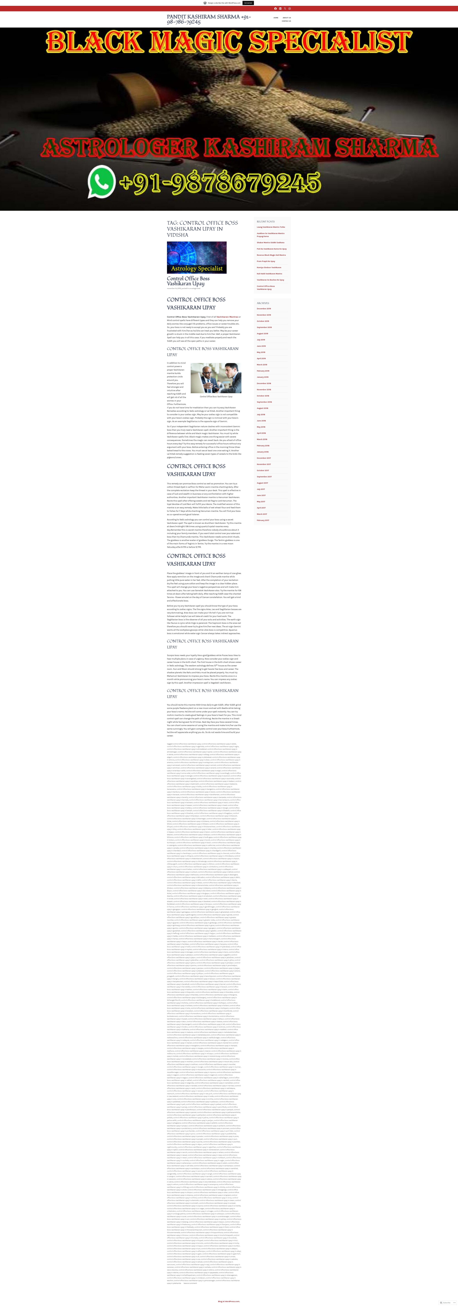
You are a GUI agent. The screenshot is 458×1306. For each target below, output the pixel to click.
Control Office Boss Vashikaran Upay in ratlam (206, 1152)
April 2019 (261, 358)
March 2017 (262, 514)
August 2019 (262, 333)
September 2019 (264, 327)
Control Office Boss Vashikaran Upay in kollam (211, 1006)
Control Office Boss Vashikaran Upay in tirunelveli (217, 1238)
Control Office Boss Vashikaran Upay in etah (191, 899)
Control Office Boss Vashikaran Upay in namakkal (214, 1083)
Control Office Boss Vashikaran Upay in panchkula (207, 1107)
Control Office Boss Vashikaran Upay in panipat (215, 1110)
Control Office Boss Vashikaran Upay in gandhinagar (195, 907)
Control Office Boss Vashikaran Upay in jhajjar (222, 968)
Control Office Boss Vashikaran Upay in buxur (193, 843)
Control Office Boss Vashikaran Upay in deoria (219, 880)
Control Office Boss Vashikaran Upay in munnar (222, 1067)
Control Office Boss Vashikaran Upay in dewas (184, 883)
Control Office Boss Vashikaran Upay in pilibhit (199, 1123)
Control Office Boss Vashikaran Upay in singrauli (212, 1195)
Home (276, 18)
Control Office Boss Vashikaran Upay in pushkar (221, 1142)
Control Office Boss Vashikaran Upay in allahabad (192, 757)
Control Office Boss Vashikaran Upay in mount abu (213, 1062)
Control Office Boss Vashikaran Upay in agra (222, 746)
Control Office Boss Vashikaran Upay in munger (185, 1067)
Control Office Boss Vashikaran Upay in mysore (198, 1072)
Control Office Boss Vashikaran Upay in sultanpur (205, 1214)
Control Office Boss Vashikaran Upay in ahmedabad (187, 749)
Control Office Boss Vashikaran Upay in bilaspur (192, 835)
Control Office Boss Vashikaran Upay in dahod (215, 872)
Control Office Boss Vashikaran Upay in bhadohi (211, 811)
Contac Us (286, 21)
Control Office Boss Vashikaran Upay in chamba (198, 848)
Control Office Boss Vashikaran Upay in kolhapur (207, 1003)
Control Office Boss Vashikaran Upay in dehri (223, 877)
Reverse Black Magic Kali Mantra (271, 255)
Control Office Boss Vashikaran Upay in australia (215, 779)
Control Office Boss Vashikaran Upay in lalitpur (206, 1019)
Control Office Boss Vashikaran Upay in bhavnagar (186, 819)
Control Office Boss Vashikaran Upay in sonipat (217, 1203)
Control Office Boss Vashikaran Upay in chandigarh (201, 851)
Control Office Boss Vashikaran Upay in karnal (207, 984)
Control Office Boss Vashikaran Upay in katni (210, 990)
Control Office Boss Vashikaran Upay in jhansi (222, 971)
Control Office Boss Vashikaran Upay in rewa (205, 1155)
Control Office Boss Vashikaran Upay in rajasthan (197, 1147)
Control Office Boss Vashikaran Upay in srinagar (195, 1211)
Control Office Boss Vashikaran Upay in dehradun (186, 877)
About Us (287, 18)
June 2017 (261, 495)
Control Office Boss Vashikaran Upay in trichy (221, 1243)
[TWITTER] (285, 9)
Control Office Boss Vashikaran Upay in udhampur (186, 1251)
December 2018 (264, 383)
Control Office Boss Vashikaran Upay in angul (203, 771)
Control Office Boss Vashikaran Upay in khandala (214, 992)
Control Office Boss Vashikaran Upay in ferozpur (193, 904)
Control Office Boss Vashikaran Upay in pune (221, 1136)
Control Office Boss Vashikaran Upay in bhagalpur (213, 813)
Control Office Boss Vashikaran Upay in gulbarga (198, 923)
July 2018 (261, 414)
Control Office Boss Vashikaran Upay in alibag (191, 754)
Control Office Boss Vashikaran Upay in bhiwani (190, 824)
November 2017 (264, 464)
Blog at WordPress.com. (229, 1301)
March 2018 (262, 439)
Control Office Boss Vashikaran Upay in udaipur (219, 1249)
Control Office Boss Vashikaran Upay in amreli (198, 765)
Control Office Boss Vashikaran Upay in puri (220, 1139)
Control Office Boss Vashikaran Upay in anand (198, 768)
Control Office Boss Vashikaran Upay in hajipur (198, 933)
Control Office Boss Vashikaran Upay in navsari (185, 1091)
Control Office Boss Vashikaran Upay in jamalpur (215, 963)
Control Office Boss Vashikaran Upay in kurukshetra (199, 1016)
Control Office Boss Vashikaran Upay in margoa (185, 1048)
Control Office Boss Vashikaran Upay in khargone (218, 995)
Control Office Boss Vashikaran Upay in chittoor (196, 864)
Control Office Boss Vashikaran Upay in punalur (185, 1136)
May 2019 (261, 352)
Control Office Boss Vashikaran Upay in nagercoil (198, 1075)
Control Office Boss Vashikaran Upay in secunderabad (195, 1182)
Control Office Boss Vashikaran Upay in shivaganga (207, 1190)
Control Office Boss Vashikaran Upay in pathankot (186, 1115)
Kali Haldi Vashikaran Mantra (269, 274)
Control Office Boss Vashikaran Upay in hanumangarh (199, 939)
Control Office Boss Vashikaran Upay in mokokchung (199, 1056)
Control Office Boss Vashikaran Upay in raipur (184, 1144)
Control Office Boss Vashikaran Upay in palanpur (200, 1102)
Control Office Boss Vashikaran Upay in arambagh (210, 773)
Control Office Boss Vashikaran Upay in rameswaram (198, 1150)
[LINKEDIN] (280, 9)
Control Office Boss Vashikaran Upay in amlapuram (193, 762)
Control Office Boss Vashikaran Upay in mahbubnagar (199, 1038)
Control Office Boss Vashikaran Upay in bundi (192, 840)
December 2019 (264, 308)
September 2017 (264, 476)
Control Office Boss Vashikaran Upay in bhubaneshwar (194, 827)
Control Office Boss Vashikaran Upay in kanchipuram (195, 976)
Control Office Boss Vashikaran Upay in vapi (192, 1265)
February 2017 (263, 520)
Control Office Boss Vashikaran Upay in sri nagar (185, 1208)
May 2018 (261, 427)
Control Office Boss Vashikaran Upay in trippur (185, 1246)
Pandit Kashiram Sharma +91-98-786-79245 (209, 19)
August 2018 (262, 408)
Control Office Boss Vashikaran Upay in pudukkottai (216, 1134)
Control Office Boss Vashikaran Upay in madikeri (208, 1029)
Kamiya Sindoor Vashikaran (269, 267)
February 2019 (263, 371)
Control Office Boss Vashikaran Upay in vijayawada (198, 1273)
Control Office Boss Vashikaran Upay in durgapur (191, 893)
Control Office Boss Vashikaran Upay (188, 281)
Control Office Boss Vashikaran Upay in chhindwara (214, 856)
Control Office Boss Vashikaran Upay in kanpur (197, 979)
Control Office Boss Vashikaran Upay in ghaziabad (209, 912)
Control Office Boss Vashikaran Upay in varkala (192, 1267)
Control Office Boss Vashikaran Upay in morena (210, 1059)
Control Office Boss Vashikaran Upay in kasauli (209, 987)
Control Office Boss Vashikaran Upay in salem (209, 1163)
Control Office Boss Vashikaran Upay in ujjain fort (221, 1254)
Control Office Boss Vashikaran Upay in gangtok (199, 909)
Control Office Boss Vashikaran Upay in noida (196, 1096)
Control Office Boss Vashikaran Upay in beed (210, 805)
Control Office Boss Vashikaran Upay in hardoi (205, 941)
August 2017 (262, 483)
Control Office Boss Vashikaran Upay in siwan (216, 1200)
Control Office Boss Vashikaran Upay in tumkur (222, 1246)
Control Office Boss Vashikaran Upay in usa (183, 1259)
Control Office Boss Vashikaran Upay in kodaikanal (200, 1000)
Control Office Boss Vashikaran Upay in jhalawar (185, 971)
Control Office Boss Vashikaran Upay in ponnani (210, 1128)
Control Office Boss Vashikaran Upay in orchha (195, 1099)
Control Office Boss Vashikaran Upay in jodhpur (185, 973)
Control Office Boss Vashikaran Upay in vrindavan (186, 1278)
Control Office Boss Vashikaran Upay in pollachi (206, 1126)
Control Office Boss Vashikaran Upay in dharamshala (187, 885)
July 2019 (261, 340)
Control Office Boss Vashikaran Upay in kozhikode (213, 1011)
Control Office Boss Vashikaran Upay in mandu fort (212, 1043)
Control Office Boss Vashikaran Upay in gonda (214, 915)
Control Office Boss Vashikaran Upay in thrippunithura (202, 1232)
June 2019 (261, 346)
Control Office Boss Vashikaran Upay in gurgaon (197, 928)
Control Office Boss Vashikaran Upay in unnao (217, 1257)
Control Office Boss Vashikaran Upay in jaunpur (185, 968)
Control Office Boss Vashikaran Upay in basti (210, 803)
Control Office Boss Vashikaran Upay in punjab (185, 1139)
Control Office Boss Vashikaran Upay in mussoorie (186, 1070)
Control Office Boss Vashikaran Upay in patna (190, 1118)
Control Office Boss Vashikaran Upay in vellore (196, 1270)
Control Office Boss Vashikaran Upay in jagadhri (212, 955)
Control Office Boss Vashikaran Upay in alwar (192, 760)
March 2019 (262, 364)
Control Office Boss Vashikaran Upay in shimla (207, 1187)
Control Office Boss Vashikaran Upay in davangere (218, 875)
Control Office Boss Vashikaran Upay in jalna (216, 960)
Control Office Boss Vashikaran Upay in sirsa (214, 1198)
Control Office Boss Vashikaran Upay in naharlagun (208, 1078)
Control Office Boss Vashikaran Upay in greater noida (194, 920)
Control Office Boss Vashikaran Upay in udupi (223, 1251)
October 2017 (263, 470)
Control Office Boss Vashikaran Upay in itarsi (211, 952)
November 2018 (264, 389)
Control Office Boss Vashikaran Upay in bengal (210, 808)
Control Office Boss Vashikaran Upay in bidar (194, 829)
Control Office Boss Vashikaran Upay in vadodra (219, 1259)
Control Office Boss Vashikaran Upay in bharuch (218, 816)
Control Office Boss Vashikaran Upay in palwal (203, 1104)
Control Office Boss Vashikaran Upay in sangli (194, 1174)
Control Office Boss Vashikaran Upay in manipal (218, 1046)
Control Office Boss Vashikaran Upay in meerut (193, 1051)
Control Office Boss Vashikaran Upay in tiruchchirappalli (211, 1235)
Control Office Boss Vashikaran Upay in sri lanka (222, 1206)
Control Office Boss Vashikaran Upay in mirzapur (195, 1054)
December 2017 (264, 458)
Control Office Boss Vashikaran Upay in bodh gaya (193, 837)
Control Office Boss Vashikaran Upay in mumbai (217, 1064)
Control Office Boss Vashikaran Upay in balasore (218, 784)
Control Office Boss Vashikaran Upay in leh (208, 1024)
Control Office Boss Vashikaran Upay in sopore (185, 1206)
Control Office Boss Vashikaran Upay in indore (210, 949)
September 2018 (264, 402)
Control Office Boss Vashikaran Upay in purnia (184, 1142)
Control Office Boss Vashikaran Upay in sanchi (185, 1171)
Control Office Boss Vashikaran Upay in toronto (185, 1243)
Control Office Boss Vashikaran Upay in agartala (185, 746)
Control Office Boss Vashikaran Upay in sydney (208, 1219)
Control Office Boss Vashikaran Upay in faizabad (191, 901)
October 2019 (263, 321)
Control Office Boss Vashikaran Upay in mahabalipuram (188, 1035)
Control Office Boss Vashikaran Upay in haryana (208, 944)
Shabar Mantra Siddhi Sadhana (270, 242)
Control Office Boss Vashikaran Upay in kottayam (210, 1008)
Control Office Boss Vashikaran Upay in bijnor (192, 832)
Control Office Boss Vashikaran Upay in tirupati (185, 1240)
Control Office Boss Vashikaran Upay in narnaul (216, 1086)
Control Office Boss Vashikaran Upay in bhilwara (190, 821)
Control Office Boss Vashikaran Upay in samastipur (213, 1166)
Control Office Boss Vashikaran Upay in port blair (214, 1131)
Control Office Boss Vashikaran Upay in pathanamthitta (218, 1112)
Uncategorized (194, 288)
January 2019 (262, 377)
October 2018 (263, 396)
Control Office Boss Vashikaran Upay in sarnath (194, 1176)
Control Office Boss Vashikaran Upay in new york (193, 1094)
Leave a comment (190, 1283)
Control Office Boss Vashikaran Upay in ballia (184, 787)
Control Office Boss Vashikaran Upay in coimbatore (198, 867)
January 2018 (263, 452)
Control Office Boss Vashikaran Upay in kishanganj (186, 998)
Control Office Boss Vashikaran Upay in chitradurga (187, 861)
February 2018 (263, 445)
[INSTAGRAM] (289, 9)
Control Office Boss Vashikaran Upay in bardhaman (200, 795)
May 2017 (261, 501)
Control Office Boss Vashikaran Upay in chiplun (221, 859)
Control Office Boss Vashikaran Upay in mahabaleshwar (215, 1032)
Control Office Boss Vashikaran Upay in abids (219, 744)
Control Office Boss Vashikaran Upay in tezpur (206, 1222)
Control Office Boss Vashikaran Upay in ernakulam (192, 896)
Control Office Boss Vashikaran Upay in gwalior (199, 931)
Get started (248, 3)
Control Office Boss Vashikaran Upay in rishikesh (206, 1158)
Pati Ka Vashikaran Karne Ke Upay (272, 249)
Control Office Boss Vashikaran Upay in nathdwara (215, 1088)
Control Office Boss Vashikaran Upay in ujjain (184, 1254)
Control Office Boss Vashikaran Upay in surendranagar (208, 1216)
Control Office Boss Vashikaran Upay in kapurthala (203, 981)
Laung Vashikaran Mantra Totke (271, 227)
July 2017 (261, 489)
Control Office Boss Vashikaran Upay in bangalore (196, 789)
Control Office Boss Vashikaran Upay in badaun (216, 781)
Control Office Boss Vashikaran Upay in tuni (183, 1249)
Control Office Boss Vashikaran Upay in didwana (192, 888)
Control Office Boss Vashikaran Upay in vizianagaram (216, 1275)
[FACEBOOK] (275, 9)
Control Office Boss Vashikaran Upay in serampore (198, 1184)
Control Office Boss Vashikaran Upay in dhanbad (221, 883)
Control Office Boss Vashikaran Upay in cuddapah (212, 869)
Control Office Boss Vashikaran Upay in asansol (211, 776)
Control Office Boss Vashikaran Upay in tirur (221, 1240)
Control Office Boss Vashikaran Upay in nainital (211, 1080)
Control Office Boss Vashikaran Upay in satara (194, 1179)
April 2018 (261, 433)
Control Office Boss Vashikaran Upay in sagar (206, 1160)
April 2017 (261, 508)
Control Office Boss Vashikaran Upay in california (196, 845)
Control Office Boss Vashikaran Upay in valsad (184, 1262)
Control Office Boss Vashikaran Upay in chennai (210, 853)
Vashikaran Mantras (227, 317)
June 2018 (261, 421)
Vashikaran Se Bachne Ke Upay (270, 280)
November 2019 (264, 315)
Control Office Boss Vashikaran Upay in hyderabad (210, 947)
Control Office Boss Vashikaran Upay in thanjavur (210, 1224)
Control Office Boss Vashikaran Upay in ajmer (195, 752)
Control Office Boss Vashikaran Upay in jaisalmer (215, 957)
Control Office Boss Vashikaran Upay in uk (183, 1257)
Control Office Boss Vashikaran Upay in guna (197, 925)
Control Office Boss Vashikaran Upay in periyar (195, 1120)
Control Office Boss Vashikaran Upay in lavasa (204, 1021)
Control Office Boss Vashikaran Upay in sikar (210, 1192)
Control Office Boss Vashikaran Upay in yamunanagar (194, 1281)
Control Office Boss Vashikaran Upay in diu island (191, 891)
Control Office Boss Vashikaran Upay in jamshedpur (217, 965)
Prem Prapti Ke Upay (266, 261)
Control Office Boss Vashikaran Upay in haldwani (197, 936)
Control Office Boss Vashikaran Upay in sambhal (219, 1168)
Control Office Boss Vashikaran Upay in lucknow (206, 1027)
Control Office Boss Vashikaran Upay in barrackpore (209, 800)
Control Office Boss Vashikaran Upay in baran (197, 792)
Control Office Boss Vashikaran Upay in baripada (207, 797)
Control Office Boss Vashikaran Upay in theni (211, 1227)
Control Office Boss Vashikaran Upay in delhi (184, 880)
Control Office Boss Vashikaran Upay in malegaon (209, 1040)
